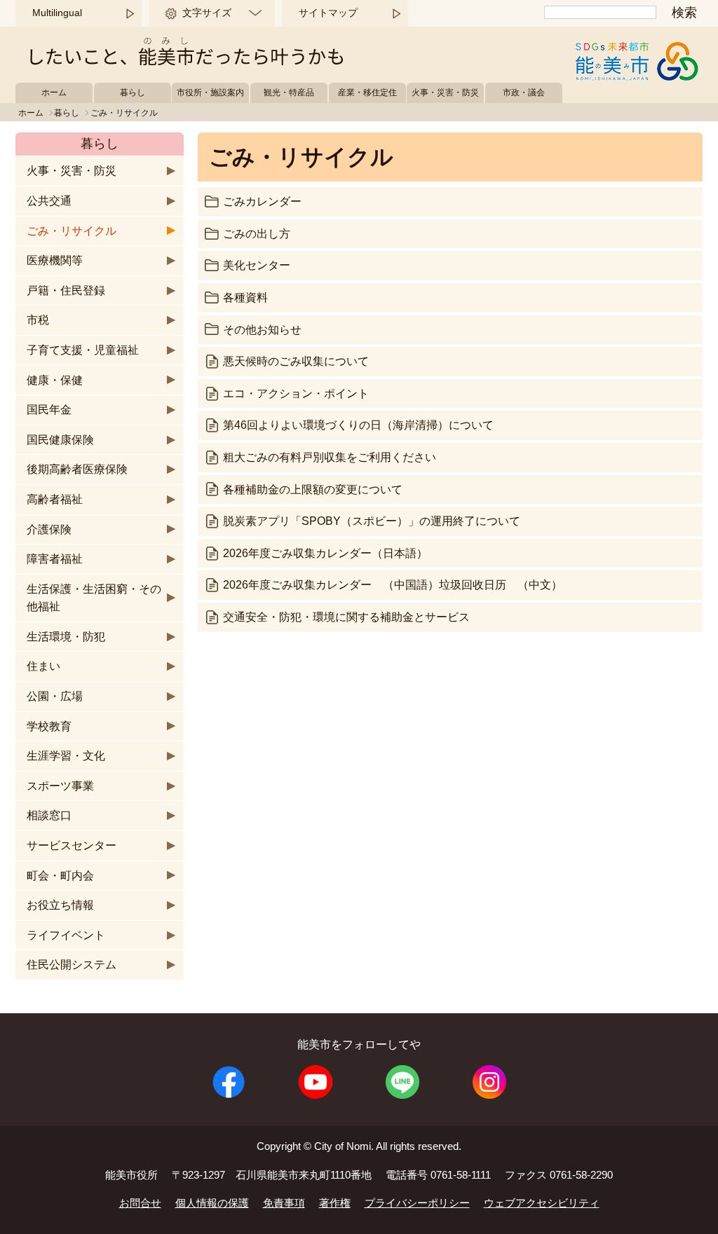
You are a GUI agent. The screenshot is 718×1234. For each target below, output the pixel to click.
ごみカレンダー (262, 201)
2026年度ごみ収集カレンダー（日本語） (325, 553)
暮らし (132, 92)
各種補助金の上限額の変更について (312, 489)
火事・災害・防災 (445, 92)
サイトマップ (328, 12)
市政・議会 (524, 92)
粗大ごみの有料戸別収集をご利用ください (329, 457)
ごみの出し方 (256, 234)
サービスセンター (71, 845)
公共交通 (49, 201)
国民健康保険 (60, 440)
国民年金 (49, 410)
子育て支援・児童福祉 (83, 350)
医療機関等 (55, 260)
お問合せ (140, 1203)
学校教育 (49, 726)
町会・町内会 (60, 876)
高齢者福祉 (55, 499)
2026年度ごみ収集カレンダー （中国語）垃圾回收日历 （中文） (392, 585)
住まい (43, 666)
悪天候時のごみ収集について (296, 361)
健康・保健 (55, 380)
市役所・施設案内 (210, 92)
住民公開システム (71, 965)
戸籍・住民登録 (66, 290)
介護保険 (49, 529)
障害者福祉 (55, 559)
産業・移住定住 (367, 92)
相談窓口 (49, 815)
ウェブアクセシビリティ (542, 1203)
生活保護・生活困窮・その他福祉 (94, 598)
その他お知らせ (262, 330)
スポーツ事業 (60, 786)
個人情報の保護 (212, 1203)
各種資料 (245, 297)
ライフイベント (66, 935)
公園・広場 (55, 696)
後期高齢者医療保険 (77, 469)
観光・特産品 (289, 92)
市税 (38, 320)
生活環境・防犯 (66, 637)
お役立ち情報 (60, 905)
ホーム (54, 92)
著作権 (335, 1203)
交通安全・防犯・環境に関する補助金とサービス (346, 617)
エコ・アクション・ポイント (296, 393)
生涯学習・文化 (66, 756)
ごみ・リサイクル (71, 231)
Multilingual (57, 12)
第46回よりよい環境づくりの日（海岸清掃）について (358, 425)
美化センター (256, 265)
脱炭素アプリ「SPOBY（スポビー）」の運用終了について (371, 521)
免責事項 (284, 1203)
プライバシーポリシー (417, 1203)
